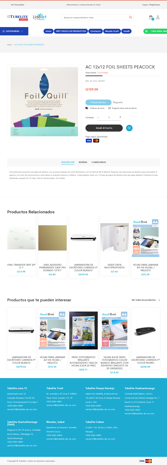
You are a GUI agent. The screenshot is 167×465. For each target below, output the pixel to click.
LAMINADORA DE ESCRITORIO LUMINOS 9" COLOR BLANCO (83, 267)
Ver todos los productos (144, 300)
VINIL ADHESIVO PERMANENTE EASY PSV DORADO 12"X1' (52, 267)
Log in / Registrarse (151, 5)
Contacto (95, 31)
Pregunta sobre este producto (124, 108)
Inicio (48, 31)
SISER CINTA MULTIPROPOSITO (114, 266)
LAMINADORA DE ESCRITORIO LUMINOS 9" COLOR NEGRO (146, 360)
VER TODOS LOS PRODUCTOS (71, 31)
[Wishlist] (129, 128)
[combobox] (97, 17)
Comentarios (99, 162)
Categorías (12, 31)
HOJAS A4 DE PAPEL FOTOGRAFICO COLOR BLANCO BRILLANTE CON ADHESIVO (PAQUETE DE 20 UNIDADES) (115, 363)
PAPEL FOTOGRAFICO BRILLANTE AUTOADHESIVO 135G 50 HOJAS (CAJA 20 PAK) (83, 361)
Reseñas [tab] (83, 162)
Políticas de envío (97, 108)
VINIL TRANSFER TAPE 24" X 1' (21, 266)
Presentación (98, 102)
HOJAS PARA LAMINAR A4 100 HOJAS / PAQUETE (145, 267)
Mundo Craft (112, 31)
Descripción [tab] (67, 162)
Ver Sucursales (17, 5)
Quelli (126, 31)
